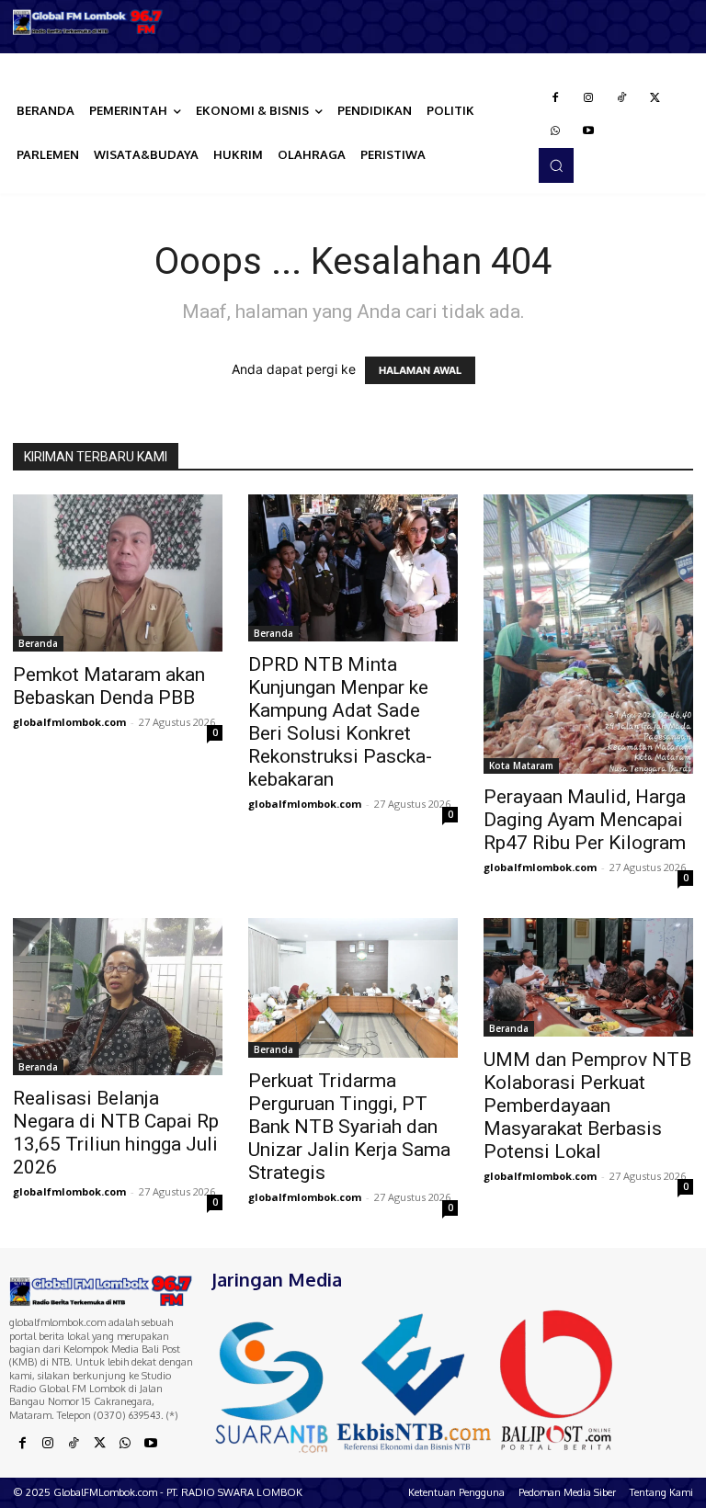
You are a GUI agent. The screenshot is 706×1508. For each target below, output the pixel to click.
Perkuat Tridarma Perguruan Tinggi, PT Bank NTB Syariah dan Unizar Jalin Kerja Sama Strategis (349, 1127)
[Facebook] (555, 98)
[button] (556, 165)
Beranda (38, 643)
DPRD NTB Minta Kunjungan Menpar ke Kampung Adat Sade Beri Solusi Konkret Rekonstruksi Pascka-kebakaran (340, 721)
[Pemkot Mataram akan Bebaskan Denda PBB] (117, 573)
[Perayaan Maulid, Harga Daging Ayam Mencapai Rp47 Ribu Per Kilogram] (588, 634)
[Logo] (88, 22)
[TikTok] (621, 98)
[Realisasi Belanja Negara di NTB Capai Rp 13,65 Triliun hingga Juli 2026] (117, 996)
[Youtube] (588, 131)
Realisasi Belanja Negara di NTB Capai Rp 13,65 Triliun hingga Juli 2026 (116, 1132)
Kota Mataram (521, 765)
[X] (654, 98)
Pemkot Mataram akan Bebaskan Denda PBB (109, 686)
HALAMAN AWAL (420, 370)
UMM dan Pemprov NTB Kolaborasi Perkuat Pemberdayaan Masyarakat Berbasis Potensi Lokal (587, 1105)
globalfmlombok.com (69, 722)
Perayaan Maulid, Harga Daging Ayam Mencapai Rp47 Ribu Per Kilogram (585, 820)
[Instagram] (588, 98)
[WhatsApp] (555, 131)
